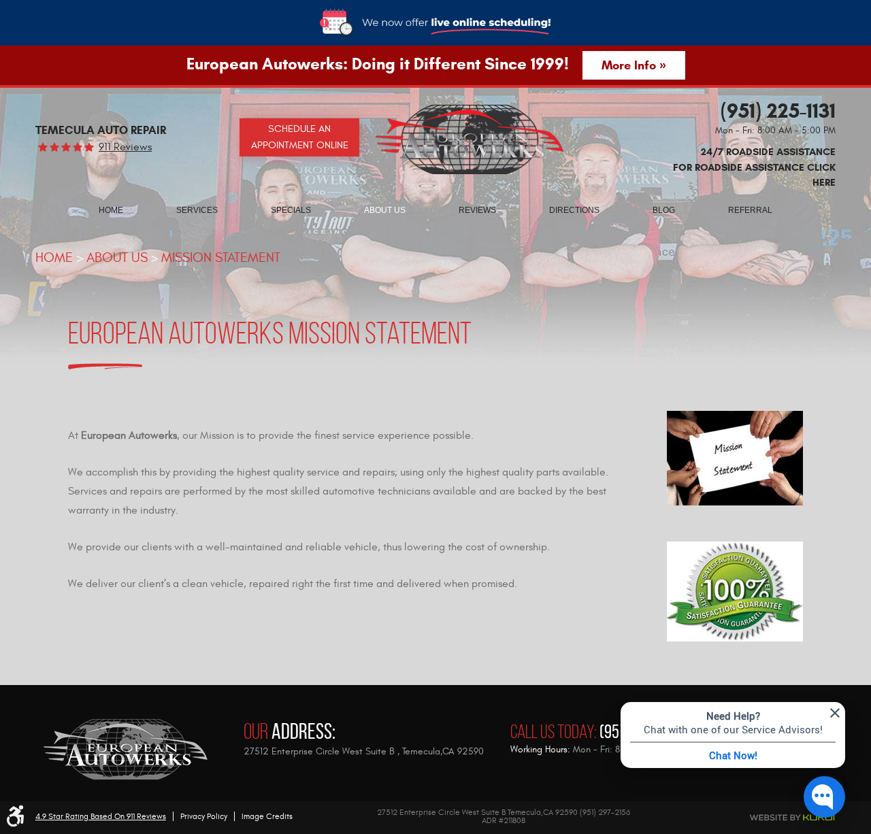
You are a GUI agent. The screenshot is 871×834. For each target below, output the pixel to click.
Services (197, 210)
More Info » (634, 65)
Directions (574, 210)
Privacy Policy (203, 816)
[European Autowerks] (469, 139)
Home (111, 210)
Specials (291, 210)
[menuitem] (111, 209)
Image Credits (267, 816)
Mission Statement (220, 257)
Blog (664, 210)
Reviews (477, 210)
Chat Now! (733, 755)
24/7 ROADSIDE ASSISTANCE (754, 167)
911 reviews (125, 147)
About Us (385, 210)
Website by (742, 818)
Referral (750, 210)
